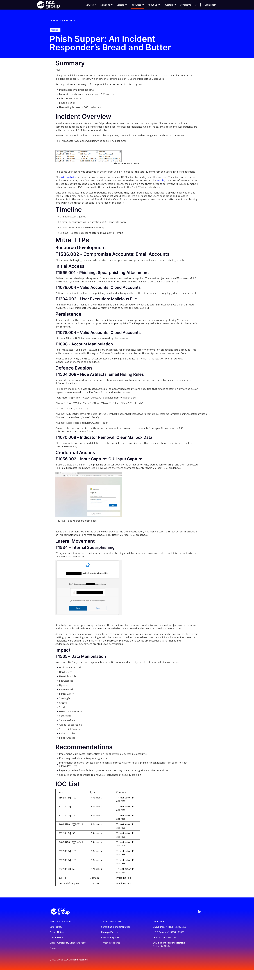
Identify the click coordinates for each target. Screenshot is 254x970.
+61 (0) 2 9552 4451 (168, 937)
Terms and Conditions (61, 921)
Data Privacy (56, 926)
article (160, 180)
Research (70, 20)
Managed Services (110, 932)
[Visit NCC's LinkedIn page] (199, 911)
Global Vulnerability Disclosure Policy (68, 942)
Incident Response (110, 937)
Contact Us (185, 4)
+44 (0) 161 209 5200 (176, 926)
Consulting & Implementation (115, 926)
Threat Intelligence (110, 942)
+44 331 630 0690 (161, 945)
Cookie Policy (56, 937)
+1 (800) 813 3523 (175, 932)
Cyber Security (56, 20)
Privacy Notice (57, 932)
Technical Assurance (111, 921)
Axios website (68, 177)
